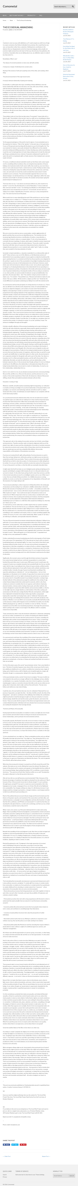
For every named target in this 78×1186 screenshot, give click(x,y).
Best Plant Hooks (16, 15)
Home (4, 20)
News (11, 20)
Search (5, 1174)
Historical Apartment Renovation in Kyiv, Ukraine (69, 76)
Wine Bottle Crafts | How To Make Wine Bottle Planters (68, 57)
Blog (4, 15)
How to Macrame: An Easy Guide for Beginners (69, 67)
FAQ (40, 15)
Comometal (11, 1184)
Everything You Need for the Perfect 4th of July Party (69, 48)
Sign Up (72, 1175)
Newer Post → (46, 1156)
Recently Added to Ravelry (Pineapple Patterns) (68, 31)
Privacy (5, 1177)
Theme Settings (40, 1174)
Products (31, 15)
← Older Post (6, 1156)
